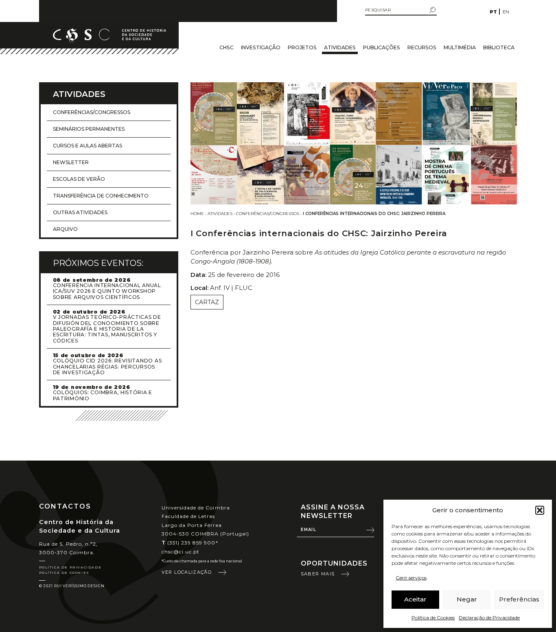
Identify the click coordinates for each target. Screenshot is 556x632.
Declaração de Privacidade (489, 617)
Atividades (340, 47)
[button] (540, 510)
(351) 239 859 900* (190, 543)
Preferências (519, 599)
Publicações (381, 47)
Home (197, 213)
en (506, 12)
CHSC (226, 47)
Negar (467, 599)
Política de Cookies (433, 617)
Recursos (421, 47)
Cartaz (207, 302)
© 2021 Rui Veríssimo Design (72, 586)
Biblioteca (498, 47)
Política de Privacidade (70, 567)
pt (493, 12)
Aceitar (415, 599)
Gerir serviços (411, 578)
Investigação (260, 47)
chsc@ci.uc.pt (181, 552)
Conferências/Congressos (267, 213)
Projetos (302, 47)
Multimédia (460, 47)
